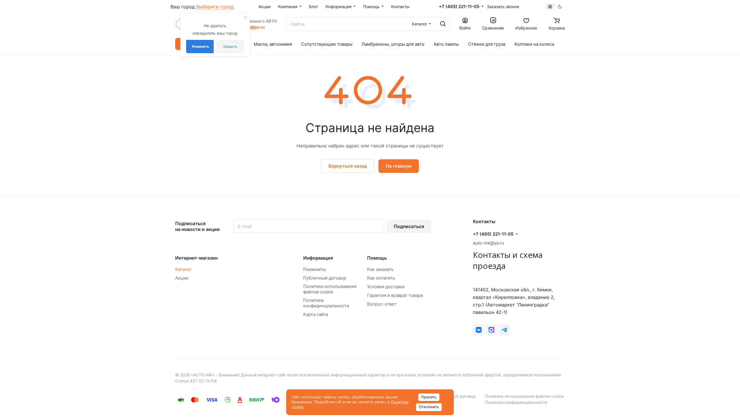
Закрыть (230, 46)
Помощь (377, 258)
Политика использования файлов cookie (329, 289)
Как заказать (380, 269)
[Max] (491, 330)
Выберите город (215, 7)
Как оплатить (381, 278)
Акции (181, 278)
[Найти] (443, 24)
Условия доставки (386, 286)
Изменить (200, 46)
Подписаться (409, 226)
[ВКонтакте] (478, 330)
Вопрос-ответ (382, 304)
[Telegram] (504, 330)
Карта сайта (315, 314)
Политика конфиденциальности (326, 302)
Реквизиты (314, 269)
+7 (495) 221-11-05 (459, 6)
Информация (318, 258)
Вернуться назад (347, 166)
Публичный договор (324, 278)
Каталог (183, 269)
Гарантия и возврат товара (395, 295)
